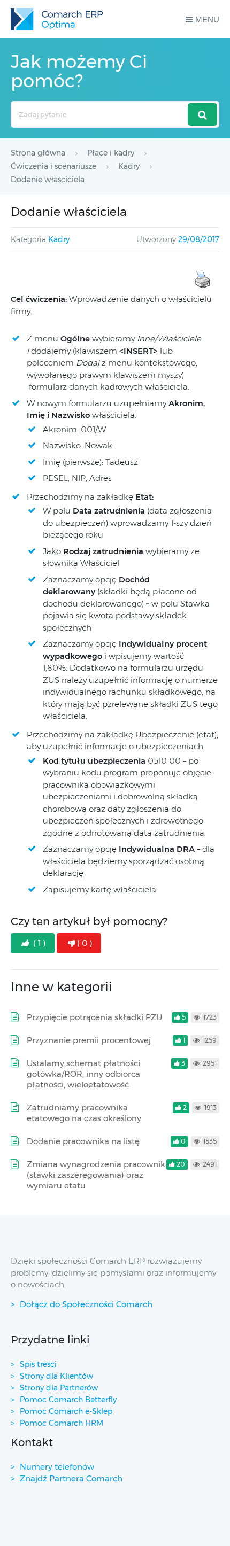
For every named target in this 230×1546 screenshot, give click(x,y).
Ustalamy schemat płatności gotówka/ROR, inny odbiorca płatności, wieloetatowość (83, 1074)
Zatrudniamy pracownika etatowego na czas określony (84, 1112)
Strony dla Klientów (56, 1376)
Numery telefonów (57, 1467)
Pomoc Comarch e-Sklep (66, 1411)
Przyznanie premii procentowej (89, 1040)
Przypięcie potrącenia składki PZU (94, 1017)
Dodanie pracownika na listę (83, 1141)
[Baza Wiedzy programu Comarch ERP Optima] (57, 19)
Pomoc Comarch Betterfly (68, 1399)
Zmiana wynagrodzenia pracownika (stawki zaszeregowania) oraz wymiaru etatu (98, 1175)
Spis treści (38, 1364)
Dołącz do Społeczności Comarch (86, 1304)
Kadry (59, 239)
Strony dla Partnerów (59, 1388)
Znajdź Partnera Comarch (71, 1478)
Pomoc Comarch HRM (61, 1423)
